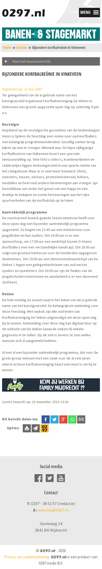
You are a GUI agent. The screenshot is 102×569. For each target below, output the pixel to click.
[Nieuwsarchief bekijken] (45, 428)
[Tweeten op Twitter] (54, 419)
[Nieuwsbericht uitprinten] (27, 428)
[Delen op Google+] (63, 419)
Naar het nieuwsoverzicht (31, 61)
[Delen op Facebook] (46, 419)
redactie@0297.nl (53, 510)
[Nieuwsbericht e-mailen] (81, 419)
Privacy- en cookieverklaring (26, 556)
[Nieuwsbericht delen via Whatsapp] (72, 419)
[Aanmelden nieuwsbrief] (36, 428)
